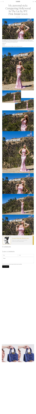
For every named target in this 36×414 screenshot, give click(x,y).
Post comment (5, 266)
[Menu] (1, 2)
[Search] (3, 2)
